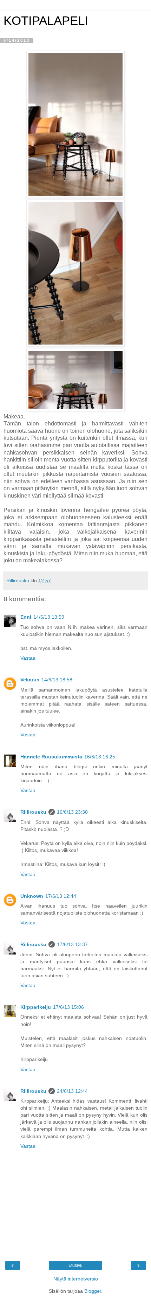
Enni (25, 617)
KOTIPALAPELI (46, 20)
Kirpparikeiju (35, 1007)
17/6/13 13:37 (72, 944)
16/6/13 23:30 (72, 812)
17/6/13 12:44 (60, 896)
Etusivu (75, 1265)
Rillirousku (33, 812)
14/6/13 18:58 (56, 679)
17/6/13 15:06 (68, 1007)
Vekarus (29, 679)
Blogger (92, 1291)
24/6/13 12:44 (72, 1091)
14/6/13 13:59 (48, 617)
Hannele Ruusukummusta (51, 756)
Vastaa (27, 658)
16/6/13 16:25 (99, 756)
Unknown (31, 896)
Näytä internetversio (75, 1279)
